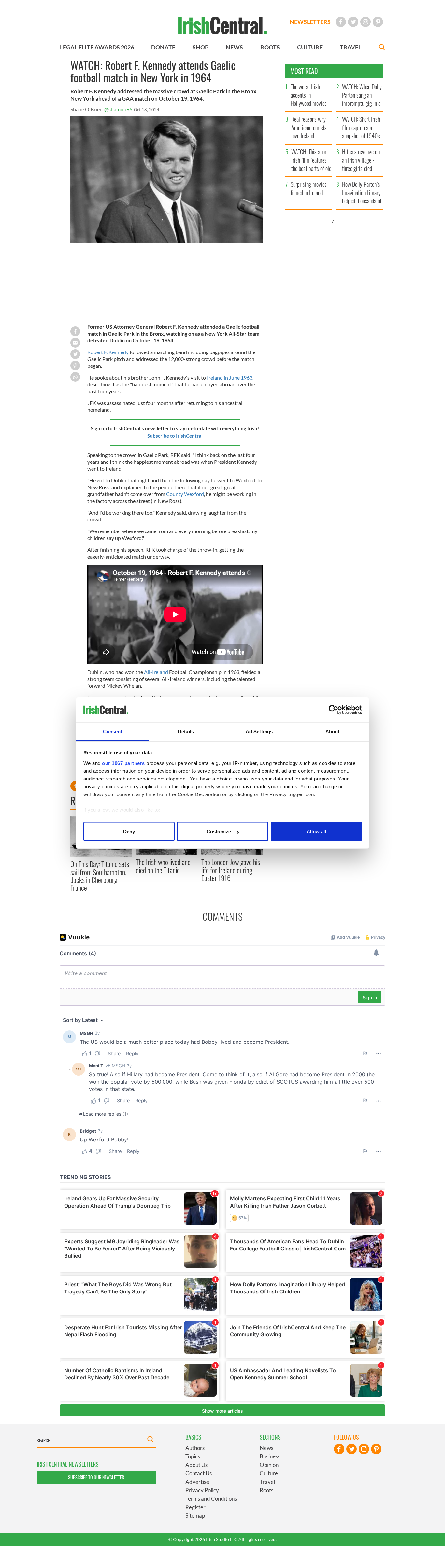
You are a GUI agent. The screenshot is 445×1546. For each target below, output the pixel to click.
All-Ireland (156, 672)
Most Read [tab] (304, 71)
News (266, 1447)
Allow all (316, 831)
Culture (269, 1473)
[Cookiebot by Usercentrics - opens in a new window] (333, 710)
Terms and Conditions (211, 1498)
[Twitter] (353, 22)
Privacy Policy (202, 1490)
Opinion (269, 1464)
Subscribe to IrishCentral (175, 436)
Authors (195, 1447)
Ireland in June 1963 (229, 377)
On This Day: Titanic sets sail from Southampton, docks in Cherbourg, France (99, 875)
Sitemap (195, 1515)
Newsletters (310, 21)
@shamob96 (118, 109)
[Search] (382, 48)
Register (195, 1507)
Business (270, 1456)
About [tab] (332, 731)
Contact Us (198, 1473)
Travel (267, 1481)
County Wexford (185, 494)
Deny (129, 831)
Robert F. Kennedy (108, 352)
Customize (219, 831)
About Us (196, 1464)
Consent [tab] (112, 731)
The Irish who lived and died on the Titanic (163, 866)
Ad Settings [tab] (259, 731)
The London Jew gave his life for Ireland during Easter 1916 (230, 870)
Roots (266, 1490)
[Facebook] (341, 22)
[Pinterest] (378, 22)
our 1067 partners (123, 763)
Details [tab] (186, 731)
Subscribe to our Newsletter (96, 1477)
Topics (192, 1456)
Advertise (197, 1481)
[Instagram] (365, 22)
